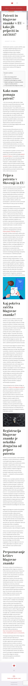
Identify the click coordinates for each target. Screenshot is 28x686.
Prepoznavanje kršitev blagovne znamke (14, 85)
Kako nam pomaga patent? (11, 76)
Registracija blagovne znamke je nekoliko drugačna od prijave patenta (14, 82)
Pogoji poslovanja (14, 684)
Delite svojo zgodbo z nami (14, 678)
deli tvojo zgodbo (14, 8)
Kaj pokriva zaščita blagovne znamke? (13, 80)
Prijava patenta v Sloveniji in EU (12, 78)
